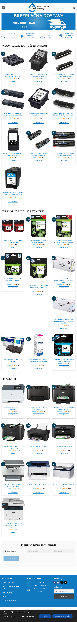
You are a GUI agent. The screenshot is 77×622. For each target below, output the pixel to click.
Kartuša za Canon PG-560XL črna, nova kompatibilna (13, 154)
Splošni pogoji (7, 592)
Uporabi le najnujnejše (62, 616)
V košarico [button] (13, 82)
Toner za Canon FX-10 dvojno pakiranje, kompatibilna (38, 154)
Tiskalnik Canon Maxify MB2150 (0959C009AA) (38, 409)
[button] (3, 7)
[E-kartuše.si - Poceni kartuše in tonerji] (38, 7)
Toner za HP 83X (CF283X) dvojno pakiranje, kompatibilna (64, 154)
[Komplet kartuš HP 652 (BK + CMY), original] (13, 225)
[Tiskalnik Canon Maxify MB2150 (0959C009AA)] (38, 393)
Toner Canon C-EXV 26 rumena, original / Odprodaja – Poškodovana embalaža (64, 280)
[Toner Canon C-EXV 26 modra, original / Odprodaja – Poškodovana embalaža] (63, 305)
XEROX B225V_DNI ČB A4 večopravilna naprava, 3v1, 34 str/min (13, 525)
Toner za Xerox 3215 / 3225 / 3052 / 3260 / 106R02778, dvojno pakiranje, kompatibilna (63, 115)
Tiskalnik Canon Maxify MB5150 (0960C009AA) (13, 447)
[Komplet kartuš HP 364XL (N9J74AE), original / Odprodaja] (63, 225)
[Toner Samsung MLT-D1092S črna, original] (13, 345)
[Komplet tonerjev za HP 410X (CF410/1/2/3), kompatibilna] (13, 60)
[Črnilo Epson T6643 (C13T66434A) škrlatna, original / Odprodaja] (38, 345)
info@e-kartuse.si (40, 586)
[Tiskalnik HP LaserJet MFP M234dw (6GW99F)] (13, 470)
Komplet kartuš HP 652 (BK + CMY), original (13, 241)
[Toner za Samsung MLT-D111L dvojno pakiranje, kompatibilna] (13, 98)
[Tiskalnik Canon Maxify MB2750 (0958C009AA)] (63, 393)
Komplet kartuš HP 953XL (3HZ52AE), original (38, 241)
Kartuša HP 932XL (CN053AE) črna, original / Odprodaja (13, 280)
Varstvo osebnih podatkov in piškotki (12, 587)
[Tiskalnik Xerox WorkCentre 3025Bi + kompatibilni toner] (63, 470)
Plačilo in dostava (8, 582)
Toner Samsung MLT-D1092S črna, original (13, 360)
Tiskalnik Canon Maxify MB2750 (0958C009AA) (64, 409)
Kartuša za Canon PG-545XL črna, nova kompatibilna (38, 114)
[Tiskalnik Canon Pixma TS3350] (38, 432)
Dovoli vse (45, 616)
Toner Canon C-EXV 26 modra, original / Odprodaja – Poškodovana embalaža (64, 321)
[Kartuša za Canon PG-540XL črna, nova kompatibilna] (38, 60)
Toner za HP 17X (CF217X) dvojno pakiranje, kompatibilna (64, 75)
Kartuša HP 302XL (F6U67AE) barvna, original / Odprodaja (38, 286)
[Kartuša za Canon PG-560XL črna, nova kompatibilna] (13, 139)
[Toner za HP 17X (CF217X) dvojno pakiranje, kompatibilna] (63, 60)
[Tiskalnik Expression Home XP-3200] (63, 432)
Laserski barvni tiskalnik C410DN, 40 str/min (13, 409)
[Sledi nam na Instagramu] (58, 582)
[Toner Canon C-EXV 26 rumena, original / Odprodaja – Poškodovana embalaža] (63, 264)
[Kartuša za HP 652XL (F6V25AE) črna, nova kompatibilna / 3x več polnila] (13, 177)
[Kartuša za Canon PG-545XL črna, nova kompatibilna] (38, 98)
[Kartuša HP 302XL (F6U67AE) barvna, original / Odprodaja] (38, 268)
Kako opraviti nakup (9, 600)
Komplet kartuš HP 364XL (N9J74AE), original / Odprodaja (63, 241)
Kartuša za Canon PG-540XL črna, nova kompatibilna (38, 75)
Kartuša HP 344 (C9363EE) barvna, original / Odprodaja (63, 360)
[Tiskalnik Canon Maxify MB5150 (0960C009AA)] (13, 432)
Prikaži (11, 558)
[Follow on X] (62, 582)
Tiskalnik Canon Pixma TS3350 (38, 446)
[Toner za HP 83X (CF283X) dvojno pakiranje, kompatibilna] (63, 139)
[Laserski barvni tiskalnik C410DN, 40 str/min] (13, 393)
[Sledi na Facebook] (54, 582)
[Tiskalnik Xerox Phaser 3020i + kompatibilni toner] (38, 470)
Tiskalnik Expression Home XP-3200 (64, 447)
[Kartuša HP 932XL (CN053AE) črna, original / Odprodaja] (13, 264)
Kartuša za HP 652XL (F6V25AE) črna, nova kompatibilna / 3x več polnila (13, 194)
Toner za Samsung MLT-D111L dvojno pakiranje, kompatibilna (13, 114)
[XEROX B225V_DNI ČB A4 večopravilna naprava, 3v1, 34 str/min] (13, 509)
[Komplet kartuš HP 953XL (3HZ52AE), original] (38, 225)
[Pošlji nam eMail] (65, 582)
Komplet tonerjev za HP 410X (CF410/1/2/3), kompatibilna (13, 75)
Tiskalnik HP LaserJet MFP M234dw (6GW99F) (13, 486)
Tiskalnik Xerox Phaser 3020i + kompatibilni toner (38, 486)
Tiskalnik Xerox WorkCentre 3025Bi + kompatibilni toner (63, 486)
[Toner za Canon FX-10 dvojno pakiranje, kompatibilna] (38, 139)
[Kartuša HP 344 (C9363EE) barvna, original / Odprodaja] (63, 345)
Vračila (5, 596)
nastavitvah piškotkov (27, 616)
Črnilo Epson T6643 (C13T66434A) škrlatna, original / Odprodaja (38, 360)
